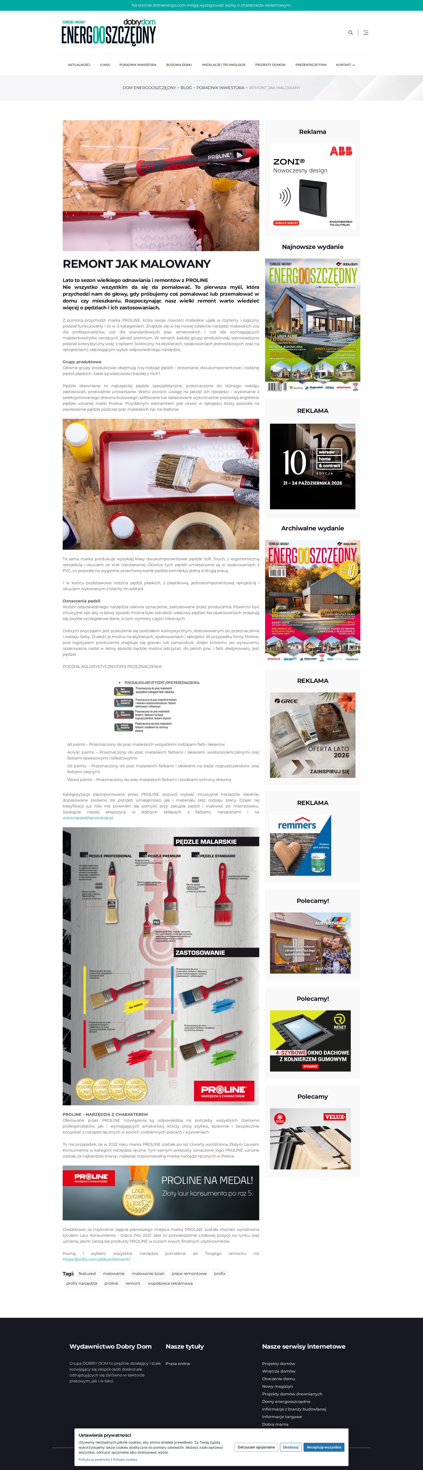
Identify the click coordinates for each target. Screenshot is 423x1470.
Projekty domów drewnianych (292, 1394)
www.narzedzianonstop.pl (88, 818)
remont (133, 1283)
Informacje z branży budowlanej (294, 1409)
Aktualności (79, 65)
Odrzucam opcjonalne (256, 1447)
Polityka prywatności (94, 1459)
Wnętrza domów (278, 1371)
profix (219, 1273)
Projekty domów (270, 65)
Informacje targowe (282, 1416)
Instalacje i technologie (224, 65)
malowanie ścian (148, 1273)
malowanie (114, 1273)
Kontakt (343, 65)
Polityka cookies (125, 1459)
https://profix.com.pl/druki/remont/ (96, 1259)
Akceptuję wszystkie (324, 1447)
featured (87, 1273)
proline (111, 1283)
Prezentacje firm (310, 65)
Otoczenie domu (278, 1379)
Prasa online (178, 1363)
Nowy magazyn (277, 1386)
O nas (105, 65)
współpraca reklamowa (170, 1283)
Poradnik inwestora (137, 65)
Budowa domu (179, 65)
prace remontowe (189, 1273)
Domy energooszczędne (286, 1401)
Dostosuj (290, 1447)
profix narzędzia (81, 1283)
